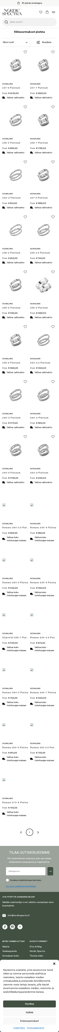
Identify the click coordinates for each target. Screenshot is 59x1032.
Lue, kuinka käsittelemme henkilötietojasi (21, 886)
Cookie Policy (19, 1028)
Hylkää (29, 1012)
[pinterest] (19, 926)
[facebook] (4, 926)
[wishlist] (41, 12)
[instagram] (12, 926)
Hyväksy (29, 1004)
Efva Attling (36, 947)
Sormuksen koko (10, 956)
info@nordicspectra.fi (19, 915)
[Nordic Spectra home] (12, 12)
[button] (54, 963)
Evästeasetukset (29, 1021)
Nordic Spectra (37, 951)
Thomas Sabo (36, 956)
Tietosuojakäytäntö (35, 1028)
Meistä (5, 947)
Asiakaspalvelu (9, 951)
